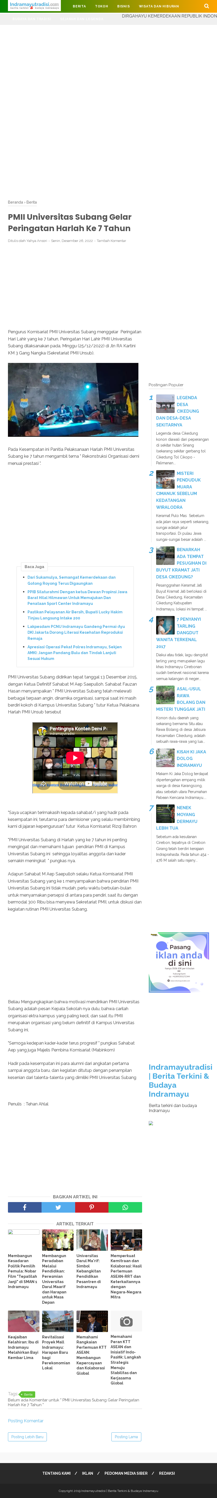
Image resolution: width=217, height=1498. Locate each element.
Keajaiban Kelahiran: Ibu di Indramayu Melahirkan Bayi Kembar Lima (23, 1347)
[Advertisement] (108, 62)
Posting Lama (126, 1437)
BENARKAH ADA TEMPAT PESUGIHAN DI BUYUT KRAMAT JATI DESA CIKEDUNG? (181, 563)
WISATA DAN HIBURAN (159, 6)
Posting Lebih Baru (27, 1437)
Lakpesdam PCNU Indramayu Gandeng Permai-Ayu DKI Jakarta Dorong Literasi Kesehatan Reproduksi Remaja (76, 632)
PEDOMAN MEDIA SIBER (126, 1473)
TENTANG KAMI (56, 1473)
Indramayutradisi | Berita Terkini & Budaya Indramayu (119, 1491)
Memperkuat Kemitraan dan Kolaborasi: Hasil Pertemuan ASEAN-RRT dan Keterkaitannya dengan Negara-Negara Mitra (126, 1276)
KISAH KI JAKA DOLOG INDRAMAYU (191, 758)
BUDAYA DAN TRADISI (31, 19)
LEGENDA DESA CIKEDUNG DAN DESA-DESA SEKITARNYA (177, 411)
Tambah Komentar (111, 241)
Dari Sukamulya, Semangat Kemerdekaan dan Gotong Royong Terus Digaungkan (72, 580)
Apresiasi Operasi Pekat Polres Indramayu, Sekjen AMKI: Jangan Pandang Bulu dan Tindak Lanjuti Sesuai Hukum (75, 653)
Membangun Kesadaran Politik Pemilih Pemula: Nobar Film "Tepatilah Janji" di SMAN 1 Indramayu (22, 1271)
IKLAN (87, 1473)
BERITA (79, 6)
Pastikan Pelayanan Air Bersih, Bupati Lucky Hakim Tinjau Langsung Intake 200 (75, 615)
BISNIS (123, 6)
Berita (28, 1394)
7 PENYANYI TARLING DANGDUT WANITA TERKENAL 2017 (178, 633)
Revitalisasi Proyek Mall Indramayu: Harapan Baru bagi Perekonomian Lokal (56, 1352)
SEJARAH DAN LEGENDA (81, 19)
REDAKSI (167, 1473)
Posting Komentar (25, 1420)
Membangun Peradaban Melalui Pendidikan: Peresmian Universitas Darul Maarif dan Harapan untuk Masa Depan (54, 1279)
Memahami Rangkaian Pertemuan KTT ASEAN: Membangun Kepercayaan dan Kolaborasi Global (91, 1355)
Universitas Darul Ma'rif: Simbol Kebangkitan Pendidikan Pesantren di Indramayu (88, 1271)
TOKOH (101, 6)
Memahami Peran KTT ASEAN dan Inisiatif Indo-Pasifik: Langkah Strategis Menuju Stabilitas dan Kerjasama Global (126, 1359)
